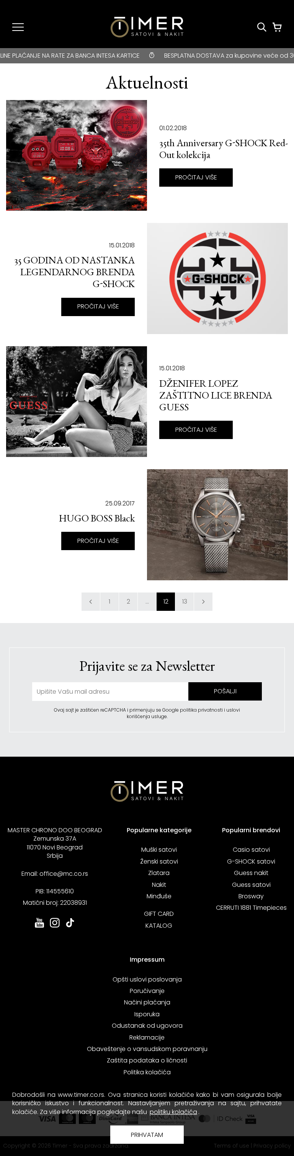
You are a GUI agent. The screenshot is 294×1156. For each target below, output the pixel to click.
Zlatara (159, 873)
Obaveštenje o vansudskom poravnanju (147, 1049)
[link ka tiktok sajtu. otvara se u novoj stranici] (70, 926)
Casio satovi (251, 849)
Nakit (159, 884)
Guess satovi (251, 884)
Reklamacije (147, 1037)
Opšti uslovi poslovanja (147, 979)
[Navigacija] (18, 27)
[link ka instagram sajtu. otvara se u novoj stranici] (55, 926)
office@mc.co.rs (63, 873)
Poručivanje (147, 990)
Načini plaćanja (147, 1002)
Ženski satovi (159, 861)
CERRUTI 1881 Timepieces (251, 907)
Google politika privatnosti (193, 710)
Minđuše (159, 896)
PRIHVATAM (147, 1134)
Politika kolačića (147, 1072)
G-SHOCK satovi (251, 861)
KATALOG (158, 925)
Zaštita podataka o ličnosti (147, 1060)
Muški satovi (159, 849)
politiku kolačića (173, 1112)
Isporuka (147, 1014)
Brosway (251, 896)
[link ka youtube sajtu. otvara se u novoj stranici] (39, 926)
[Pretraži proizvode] (261, 27)
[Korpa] (277, 27)
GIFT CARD (159, 913)
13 (184, 601)
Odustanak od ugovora (147, 1025)
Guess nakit (251, 873)
